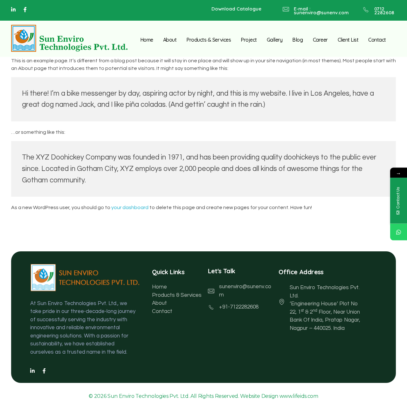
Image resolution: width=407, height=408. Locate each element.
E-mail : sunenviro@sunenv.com (321, 11)
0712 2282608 (384, 11)
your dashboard (129, 207)
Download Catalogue (236, 9)
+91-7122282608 (239, 307)
